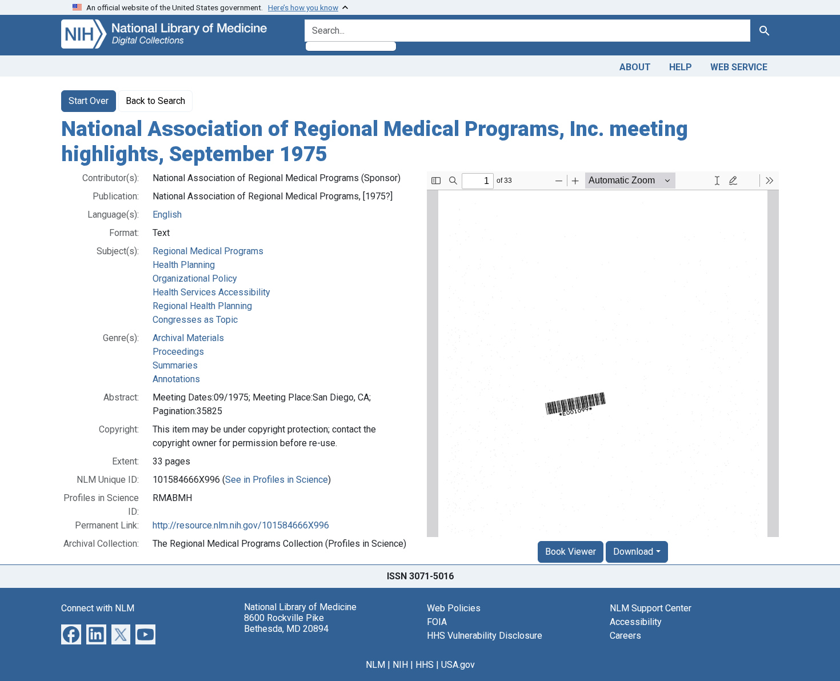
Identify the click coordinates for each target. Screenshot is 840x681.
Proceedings (178, 351)
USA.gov (458, 664)
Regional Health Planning (202, 306)
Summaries (175, 365)
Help (680, 67)
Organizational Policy (195, 278)
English (167, 214)
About (635, 67)
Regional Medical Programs (208, 251)
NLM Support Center (650, 608)
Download (633, 551)
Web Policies (454, 608)
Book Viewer (570, 551)
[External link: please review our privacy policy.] (71, 633)
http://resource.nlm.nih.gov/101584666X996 (241, 525)
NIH (400, 664)
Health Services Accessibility (211, 292)
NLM (375, 664)
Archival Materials (188, 338)
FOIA (437, 621)
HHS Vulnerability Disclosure (484, 635)
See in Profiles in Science (276, 479)
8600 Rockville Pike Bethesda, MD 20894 (286, 623)
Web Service (738, 67)
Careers (625, 635)
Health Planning (184, 264)
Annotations (176, 379)
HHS (424, 664)
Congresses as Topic (195, 319)
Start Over (89, 100)
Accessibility (636, 621)
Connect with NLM (97, 608)
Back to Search (155, 100)
